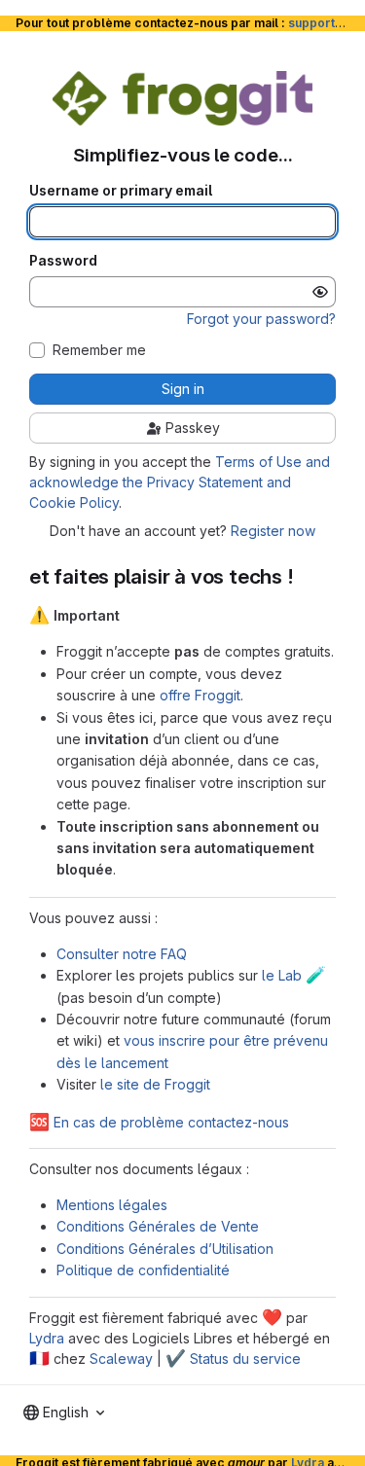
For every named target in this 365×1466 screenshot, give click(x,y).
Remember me (99, 350)
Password (63, 260)
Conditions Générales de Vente (157, 1226)
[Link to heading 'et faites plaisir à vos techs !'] (305, 576)
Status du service (233, 1358)
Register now (273, 530)
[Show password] (320, 291)
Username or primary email (120, 190)
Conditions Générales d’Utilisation (165, 1248)
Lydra (46, 1338)
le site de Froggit (155, 1084)
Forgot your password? (261, 318)
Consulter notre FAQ (121, 954)
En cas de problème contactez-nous (159, 1122)
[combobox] (64, 1412)
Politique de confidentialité (143, 1270)
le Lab (294, 975)
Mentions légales (111, 1205)
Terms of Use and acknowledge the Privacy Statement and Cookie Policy (179, 482)
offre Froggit (200, 695)
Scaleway (121, 1358)
